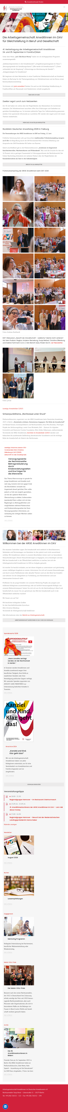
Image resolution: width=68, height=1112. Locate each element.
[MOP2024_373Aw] (19, 966)
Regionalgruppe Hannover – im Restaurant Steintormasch (33, 799)
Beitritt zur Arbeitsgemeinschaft (33, 615)
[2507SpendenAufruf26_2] (19, 637)
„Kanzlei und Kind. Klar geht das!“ (18, 752)
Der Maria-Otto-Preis (16, 988)
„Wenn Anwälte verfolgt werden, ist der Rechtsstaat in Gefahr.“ (19, 660)
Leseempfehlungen (15, 899)
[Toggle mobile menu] (64, 7)
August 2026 (13, 857)
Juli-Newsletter (57, 343)
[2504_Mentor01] (19, 918)
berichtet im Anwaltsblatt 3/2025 (38, 433)
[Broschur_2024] (18, 701)
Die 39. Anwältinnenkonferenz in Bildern (17, 1053)
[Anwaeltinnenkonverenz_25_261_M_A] (19, 1029)
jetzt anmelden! (19, 86)
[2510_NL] (19, 836)
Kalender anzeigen (10, 824)
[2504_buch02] (19, 877)
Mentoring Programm (16, 939)
